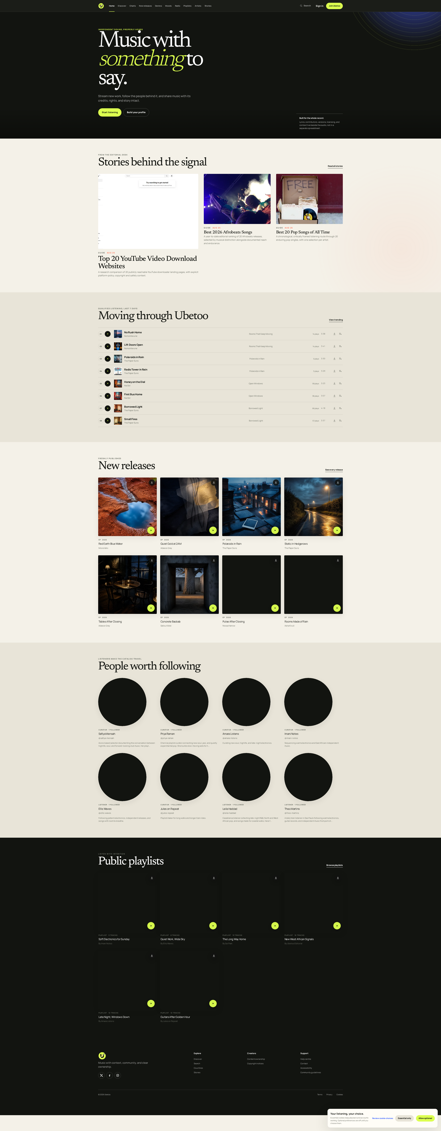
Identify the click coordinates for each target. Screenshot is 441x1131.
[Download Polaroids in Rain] (334, 358)
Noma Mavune (130, 336)
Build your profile (136, 112)
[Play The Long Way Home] (275, 925)
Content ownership (256, 1059)
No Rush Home (133, 332)
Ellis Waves (105, 809)
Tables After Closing (110, 621)
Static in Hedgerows (296, 544)
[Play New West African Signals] (337, 925)
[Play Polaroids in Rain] (275, 530)
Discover (122, 5)
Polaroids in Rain (134, 357)
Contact (304, 1063)
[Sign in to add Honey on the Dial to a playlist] (340, 383)
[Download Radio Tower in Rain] (334, 371)
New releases (145, 5)
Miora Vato (103, 548)
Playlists (187, 5)
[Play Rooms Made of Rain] (337, 608)
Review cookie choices (382, 1118)
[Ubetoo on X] (101, 1075)
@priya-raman (167, 738)
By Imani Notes (105, 943)
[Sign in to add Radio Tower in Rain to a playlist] (340, 371)
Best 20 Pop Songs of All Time (303, 232)
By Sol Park (227, 943)
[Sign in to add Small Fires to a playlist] (340, 420)
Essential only (404, 1118)
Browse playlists (334, 865)
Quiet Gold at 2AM (171, 544)
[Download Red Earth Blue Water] (152, 482)
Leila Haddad (230, 809)
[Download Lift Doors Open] (334, 346)
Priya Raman (168, 734)
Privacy (329, 1094)
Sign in (319, 5)
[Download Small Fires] (334, 420)
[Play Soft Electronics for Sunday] (151, 925)
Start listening (110, 112)
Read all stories (335, 166)
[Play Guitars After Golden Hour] (213, 1003)
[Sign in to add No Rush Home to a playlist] (340, 334)
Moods (168, 5)
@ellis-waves (105, 813)
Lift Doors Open (133, 345)
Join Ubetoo (334, 5)
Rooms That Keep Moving (261, 334)
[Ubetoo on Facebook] (109, 1075)
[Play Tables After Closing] (151, 608)
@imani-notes (291, 738)
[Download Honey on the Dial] (334, 383)
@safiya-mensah (106, 738)
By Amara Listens (106, 1021)
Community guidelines (310, 1072)
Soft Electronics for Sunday (114, 939)
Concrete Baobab (171, 621)
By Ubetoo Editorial (293, 943)
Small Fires (130, 419)
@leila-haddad (229, 813)
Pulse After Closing (234, 621)
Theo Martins (292, 809)
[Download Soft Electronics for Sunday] (152, 878)
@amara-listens (230, 738)
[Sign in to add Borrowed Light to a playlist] (340, 408)
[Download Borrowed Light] (334, 408)
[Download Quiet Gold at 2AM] (214, 482)
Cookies (339, 1094)
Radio (177, 5)
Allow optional (425, 1118)
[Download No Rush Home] (334, 334)
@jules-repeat (167, 813)
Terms (319, 1094)
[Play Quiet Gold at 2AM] (213, 530)
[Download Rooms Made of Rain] (338, 560)
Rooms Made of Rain (296, 621)
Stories (208, 5)
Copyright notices (255, 1063)
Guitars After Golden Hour (175, 1017)
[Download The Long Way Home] (276, 878)
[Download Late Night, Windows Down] (152, 955)
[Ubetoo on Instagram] (117, 1075)
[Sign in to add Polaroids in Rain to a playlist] (340, 358)
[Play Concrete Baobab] (213, 608)
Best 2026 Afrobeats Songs (228, 232)
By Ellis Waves (167, 943)
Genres (158, 5)
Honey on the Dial (134, 382)
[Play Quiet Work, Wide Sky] (213, 925)
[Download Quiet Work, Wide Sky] (214, 878)
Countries (198, 1068)
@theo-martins (292, 813)
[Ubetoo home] (101, 6)
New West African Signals (299, 939)
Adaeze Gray (166, 548)
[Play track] (108, 334)
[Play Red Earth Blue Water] (151, 530)
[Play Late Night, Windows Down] (151, 1003)
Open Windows (256, 383)
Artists (198, 5)
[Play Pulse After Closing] (275, 608)
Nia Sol (127, 385)
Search (197, 1063)
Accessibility (306, 1068)
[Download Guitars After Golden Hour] (214, 955)
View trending (336, 319)
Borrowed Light (133, 407)
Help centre (305, 1059)
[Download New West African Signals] (338, 878)
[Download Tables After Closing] (152, 560)
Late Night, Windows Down (114, 1017)
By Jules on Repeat (169, 1021)
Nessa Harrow (229, 625)
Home (112, 5)
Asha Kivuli (289, 625)
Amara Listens (231, 734)
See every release (334, 469)
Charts (133, 5)
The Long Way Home (234, 939)
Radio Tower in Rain (135, 369)
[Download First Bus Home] (334, 396)
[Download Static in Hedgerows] (338, 482)
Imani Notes (291, 734)
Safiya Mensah (107, 734)
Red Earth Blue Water (111, 544)
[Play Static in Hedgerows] (337, 530)
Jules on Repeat (170, 809)
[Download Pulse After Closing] (276, 560)
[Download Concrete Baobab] (214, 560)
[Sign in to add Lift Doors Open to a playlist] (340, 346)
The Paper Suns (131, 360)
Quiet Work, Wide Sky (173, 939)
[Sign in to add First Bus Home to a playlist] (340, 396)
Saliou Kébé (166, 625)
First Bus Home (133, 394)
